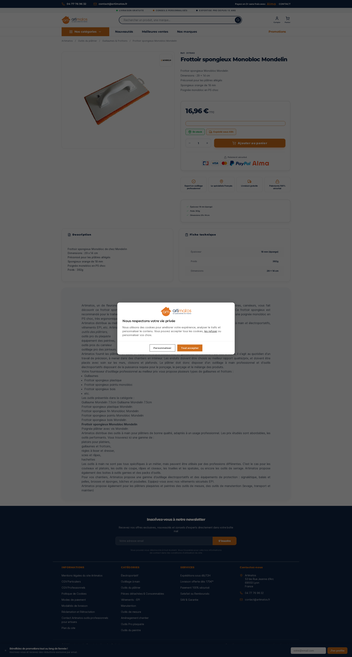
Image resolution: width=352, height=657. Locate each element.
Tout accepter (190, 347)
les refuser (210, 331)
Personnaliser (162, 347)
